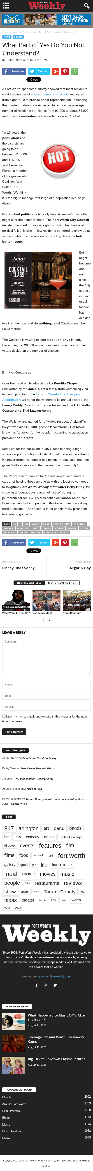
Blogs (6, 1117)
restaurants (47, 883)
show (10, 891)
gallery (10, 864)
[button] (86, 6)
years (18, 907)
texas (10, 900)
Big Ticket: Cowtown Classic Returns (56, 1059)
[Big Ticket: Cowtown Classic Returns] (13, 1065)
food (24, 855)
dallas (49, 837)
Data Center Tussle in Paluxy (39, 758)
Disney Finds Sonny (18, 568)
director (9, 845)
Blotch (6, 1097)
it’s (34, 865)
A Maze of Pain (33, 788)
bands (75, 828)
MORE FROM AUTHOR (62, 582)
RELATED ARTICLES (29, 582)
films (9, 855)
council (8, 528)
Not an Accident (42, 613)
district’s (23, 528)
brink (46, 524)
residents (50, 532)
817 (9, 828)
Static (18, 36)
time (54, 900)
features (50, 845)
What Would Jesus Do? (16, 613)
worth (64, 532)
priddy (23, 532)
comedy (32, 837)
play (27, 883)
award (35, 524)
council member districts (50, 94)
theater (28, 900)
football (38, 855)
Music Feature (11, 1131)
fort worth (71, 855)
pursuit (35, 532)
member (59, 528)
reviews (73, 883)
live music (62, 864)
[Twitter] (56, 985)
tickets (42, 900)
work (64, 900)
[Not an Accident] (46, 600)
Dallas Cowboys (70, 837)
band (59, 828)
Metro (6, 1138)
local (10, 873)
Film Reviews (11, 1111)
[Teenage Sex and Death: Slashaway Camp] (13, 1043)
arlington (29, 828)
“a (15, 524)
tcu (82, 891)
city (67, 524)
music (67, 874)
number (72, 528)
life (44, 865)
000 (26, 524)
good (24, 865)
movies (48, 874)
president (10, 532)
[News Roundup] (77, 600)
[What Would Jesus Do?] (16, 600)
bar (7, 837)
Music (6, 1124)
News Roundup (72, 613)
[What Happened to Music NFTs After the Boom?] (13, 1021)
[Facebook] (37, 985)
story (36, 891)
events (27, 845)
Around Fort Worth (14, 1104)
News (7, 36)
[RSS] (47, 985)
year (7, 907)
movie (28, 874)
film (70, 845)
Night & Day (80, 568)
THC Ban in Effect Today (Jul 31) (33, 778)
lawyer (47, 528)
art (46, 828)
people (84, 528)
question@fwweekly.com (54, 976)
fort (36, 528)
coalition (79, 524)
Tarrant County (60, 891)
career (57, 524)
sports (25, 891)
